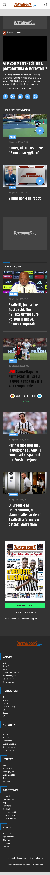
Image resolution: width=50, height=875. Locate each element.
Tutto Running (9, 706)
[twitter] (20, 96)
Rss (4, 765)
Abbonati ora (24, 605)
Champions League (11, 672)
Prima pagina (8, 771)
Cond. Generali (9, 818)
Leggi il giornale (26, 613)
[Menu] (4, 5)
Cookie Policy (9, 809)
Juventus (13, 294)
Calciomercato (9, 682)
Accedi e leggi (27, 619)
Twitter (30, 858)
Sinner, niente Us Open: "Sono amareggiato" (26, 150)
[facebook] (5, 96)
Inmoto (6, 737)
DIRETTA (12, 360)
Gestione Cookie (10, 812)
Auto (5, 731)
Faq (4, 802)
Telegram (39, 858)
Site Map (6, 840)
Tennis (19, 33)
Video (11, 33)
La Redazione (8, 799)
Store (5, 778)
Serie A (6, 666)
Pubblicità (7, 833)
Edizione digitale (10, 775)
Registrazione (8, 837)
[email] (27, 96)
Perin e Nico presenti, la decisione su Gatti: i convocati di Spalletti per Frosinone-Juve (25, 452)
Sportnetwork (9, 747)
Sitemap (6, 781)
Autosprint (7, 734)
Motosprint (7, 741)
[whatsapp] (12, 96)
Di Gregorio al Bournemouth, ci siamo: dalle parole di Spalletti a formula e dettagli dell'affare (25, 515)
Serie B (6, 669)
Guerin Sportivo (9, 744)
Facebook (11, 858)
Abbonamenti (8, 768)
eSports (6, 716)
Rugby (5, 700)
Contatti (6, 796)
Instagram (21, 858)
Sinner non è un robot (25, 198)
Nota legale (8, 806)
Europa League (9, 675)
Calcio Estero (8, 679)
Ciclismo (6, 703)
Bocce (5, 713)
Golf (4, 710)
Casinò (6, 846)
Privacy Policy (9, 815)
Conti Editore (8, 750)
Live (4, 663)
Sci (4, 697)
